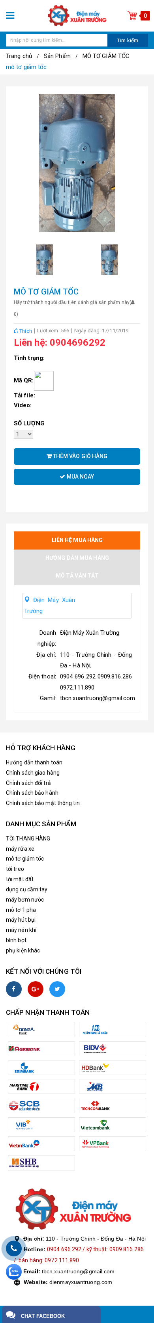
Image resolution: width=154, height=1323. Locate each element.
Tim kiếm (127, 40)
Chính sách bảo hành (32, 793)
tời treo (15, 869)
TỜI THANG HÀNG (28, 838)
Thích (25, 331)
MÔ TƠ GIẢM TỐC (106, 56)
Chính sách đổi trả (28, 783)
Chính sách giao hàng (33, 773)
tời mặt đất (20, 879)
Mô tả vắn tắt (77, 575)
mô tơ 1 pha (21, 910)
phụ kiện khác (23, 950)
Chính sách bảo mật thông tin (43, 803)
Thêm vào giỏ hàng (80, 456)
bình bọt (16, 940)
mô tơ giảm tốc (26, 67)
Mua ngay (80, 476)
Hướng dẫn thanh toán (34, 762)
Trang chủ (19, 56)
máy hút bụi (21, 920)
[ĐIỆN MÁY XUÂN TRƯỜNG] (77, 15)
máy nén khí (21, 930)
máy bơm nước (25, 899)
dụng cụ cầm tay (27, 889)
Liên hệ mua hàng (77, 540)
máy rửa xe (20, 849)
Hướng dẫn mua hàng (77, 558)
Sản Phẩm (57, 56)
